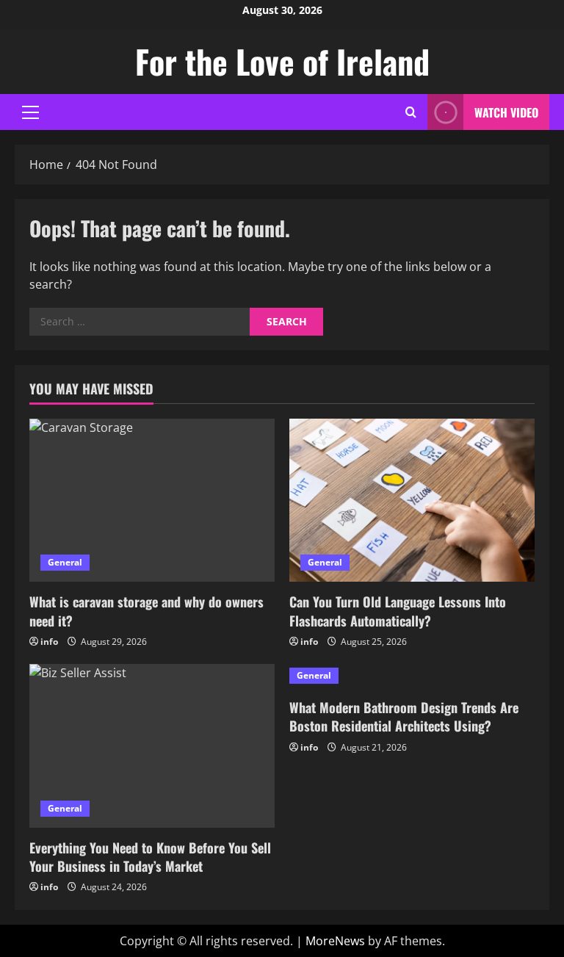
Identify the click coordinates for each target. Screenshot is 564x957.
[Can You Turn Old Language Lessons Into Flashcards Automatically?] (412, 500)
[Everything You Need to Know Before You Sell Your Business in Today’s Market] (152, 746)
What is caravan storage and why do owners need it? (146, 610)
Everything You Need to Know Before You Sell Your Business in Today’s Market (150, 856)
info (49, 641)
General (65, 562)
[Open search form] (410, 112)
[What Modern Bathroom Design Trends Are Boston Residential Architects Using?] (412, 675)
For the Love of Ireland (282, 61)
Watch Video (506, 112)
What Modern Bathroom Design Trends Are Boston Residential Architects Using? (403, 716)
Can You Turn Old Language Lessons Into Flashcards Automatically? (397, 610)
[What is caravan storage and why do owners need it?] (152, 500)
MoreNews (335, 941)
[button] (30, 112)
